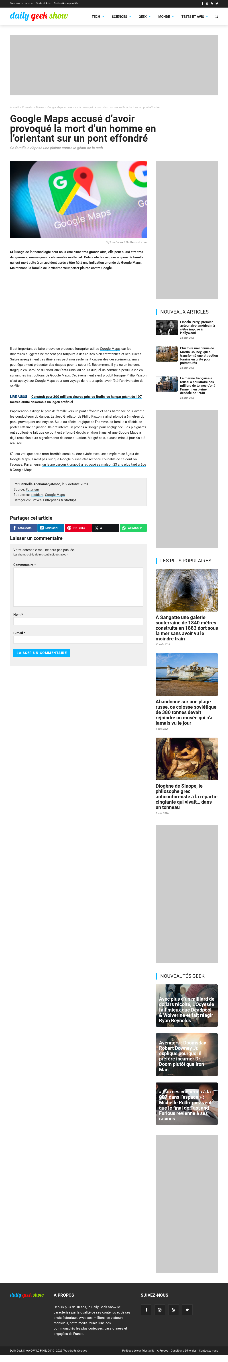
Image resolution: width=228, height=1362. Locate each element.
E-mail (19, 633)
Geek (143, 17)
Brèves (37, 500)
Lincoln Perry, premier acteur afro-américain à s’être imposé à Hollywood (197, 327)
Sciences (119, 17)
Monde (164, 17)
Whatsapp (135, 527)
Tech (96, 17)
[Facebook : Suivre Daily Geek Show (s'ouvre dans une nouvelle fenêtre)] (202, 4)
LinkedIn (51, 527)
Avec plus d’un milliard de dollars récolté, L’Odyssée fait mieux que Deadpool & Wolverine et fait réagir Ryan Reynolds (186, 1009)
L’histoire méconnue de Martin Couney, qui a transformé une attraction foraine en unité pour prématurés (199, 355)
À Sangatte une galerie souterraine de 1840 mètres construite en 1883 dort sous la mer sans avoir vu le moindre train (187, 628)
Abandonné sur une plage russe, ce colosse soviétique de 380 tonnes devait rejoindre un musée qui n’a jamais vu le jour (186, 712)
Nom (18, 615)
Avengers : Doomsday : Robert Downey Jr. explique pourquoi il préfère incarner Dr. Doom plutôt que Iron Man (184, 1056)
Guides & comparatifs (66, 3)
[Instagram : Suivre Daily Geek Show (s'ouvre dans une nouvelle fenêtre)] (207, 4)
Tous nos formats (20, 3)
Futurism (32, 489)
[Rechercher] (216, 16)
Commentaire (24, 565)
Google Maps (110, 349)
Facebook (25, 527)
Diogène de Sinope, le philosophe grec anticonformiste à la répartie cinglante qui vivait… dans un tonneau (187, 796)
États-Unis (68, 370)
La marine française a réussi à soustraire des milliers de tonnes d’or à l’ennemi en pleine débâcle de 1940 (197, 385)
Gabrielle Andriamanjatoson (39, 484)
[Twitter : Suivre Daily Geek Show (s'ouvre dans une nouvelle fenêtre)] (217, 4)
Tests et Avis (43, 3)
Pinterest (80, 527)
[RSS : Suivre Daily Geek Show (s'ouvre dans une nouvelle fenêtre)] (212, 4)
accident (37, 495)
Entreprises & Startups (59, 500)
